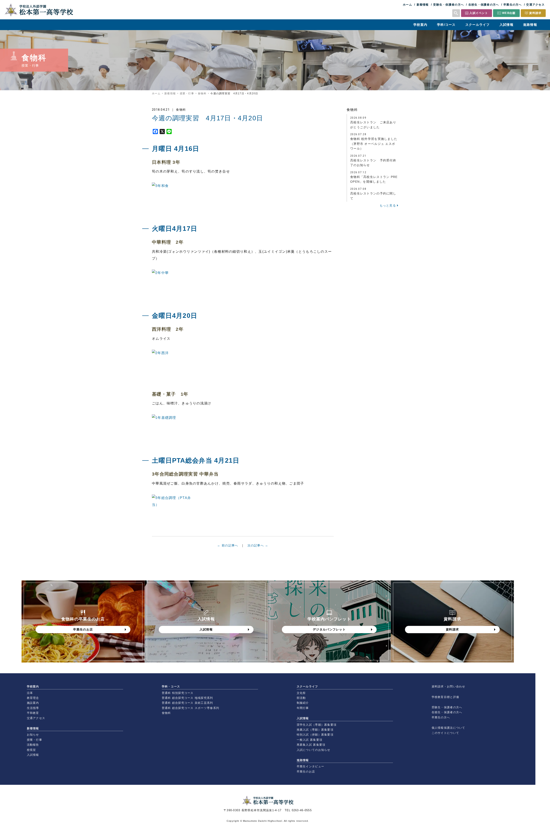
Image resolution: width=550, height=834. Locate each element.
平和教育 (33, 713)
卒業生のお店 (306, 771)
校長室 (31, 749)
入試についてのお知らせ (313, 749)
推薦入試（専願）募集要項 (315, 729)
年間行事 (303, 708)
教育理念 (33, 697)
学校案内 (420, 24)
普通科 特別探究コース (178, 693)
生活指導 (33, 708)
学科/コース (446, 24)
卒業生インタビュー (310, 766)
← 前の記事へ (227, 545)
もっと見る (388, 205)
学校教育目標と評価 (445, 697)
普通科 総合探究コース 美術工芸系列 (187, 702)
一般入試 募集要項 (309, 739)
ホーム (407, 4)
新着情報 (423, 4)
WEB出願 (508, 13)
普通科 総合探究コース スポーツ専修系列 (190, 708)
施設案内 (33, 702)
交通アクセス (535, 4)
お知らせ (33, 734)
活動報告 (33, 744)
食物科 (202, 93)
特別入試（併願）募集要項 (315, 734)
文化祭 (301, 693)
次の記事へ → (258, 545)
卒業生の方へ (512, 4)
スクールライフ (477, 24)
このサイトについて (445, 733)
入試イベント (478, 13)
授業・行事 (187, 93)
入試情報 (506, 24)
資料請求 (535, 13)
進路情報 (530, 24)
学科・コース (171, 686)
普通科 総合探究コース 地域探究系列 (187, 697)
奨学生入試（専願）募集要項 (317, 724)
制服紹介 (303, 702)
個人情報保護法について (448, 727)
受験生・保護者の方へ (448, 4)
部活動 (301, 697)
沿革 (30, 693)
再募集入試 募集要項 (311, 744)
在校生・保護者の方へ (483, 4)
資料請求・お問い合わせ (448, 686)
